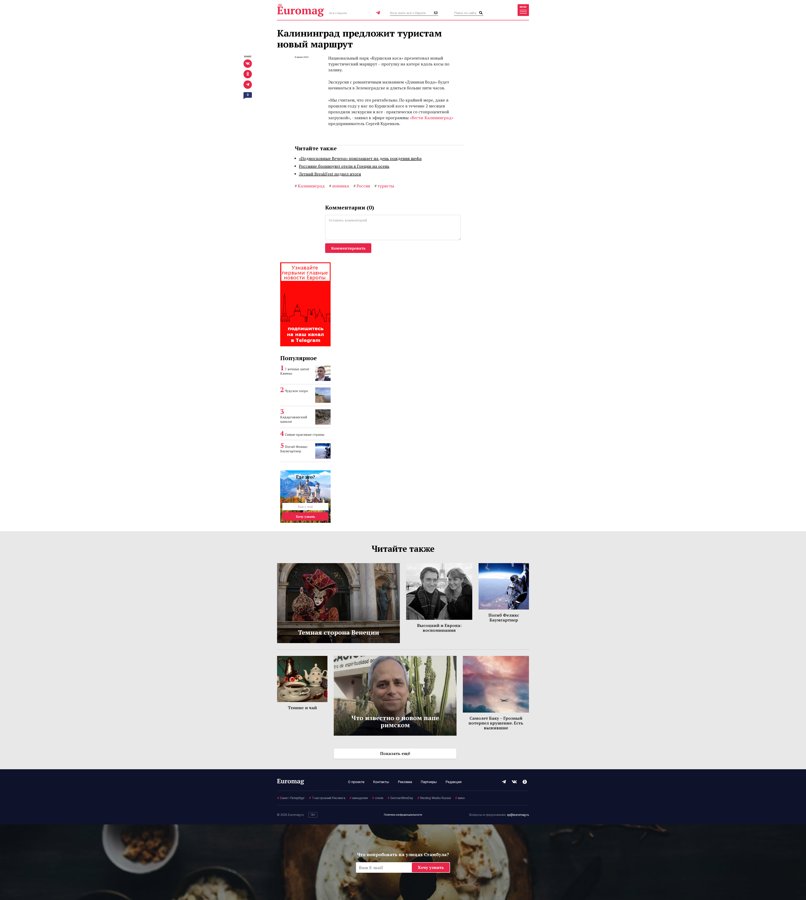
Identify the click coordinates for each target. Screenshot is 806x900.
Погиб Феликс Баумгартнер (294, 448)
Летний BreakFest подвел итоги (330, 174)
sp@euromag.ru (518, 815)
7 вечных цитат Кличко (294, 371)
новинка (339, 186)
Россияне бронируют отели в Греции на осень (344, 166)
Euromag (300, 10)
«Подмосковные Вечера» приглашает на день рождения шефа (360, 158)
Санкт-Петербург (291, 798)
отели (377, 798)
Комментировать (348, 248)
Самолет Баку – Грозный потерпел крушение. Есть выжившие (495, 723)
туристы (384, 186)
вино (460, 798)
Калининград (310, 186)
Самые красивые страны (304, 434)
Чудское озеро (296, 391)
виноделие (358, 798)
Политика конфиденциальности (403, 814)
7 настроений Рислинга (327, 798)
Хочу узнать (305, 516)
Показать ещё (395, 753)
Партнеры (429, 782)
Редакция (454, 782)
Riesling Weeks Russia (434, 798)
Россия (361, 186)
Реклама (405, 782)
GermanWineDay (400, 798)
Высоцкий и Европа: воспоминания (439, 628)
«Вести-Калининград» (431, 117)
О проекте (356, 782)
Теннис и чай (302, 707)
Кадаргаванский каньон (293, 419)
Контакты (381, 782)
